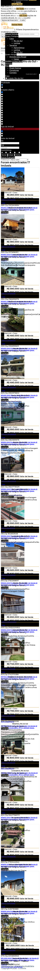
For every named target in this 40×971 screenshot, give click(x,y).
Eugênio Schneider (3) (13, 103)
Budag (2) (7, 122)
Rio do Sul (20, 11)
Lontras (19, 13)
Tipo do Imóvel (7, 126)
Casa (14, 9)
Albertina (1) (8, 94)
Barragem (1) (8, 97)
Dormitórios (6, 150)
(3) (4, 119)
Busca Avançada (8, 157)
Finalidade (5, 83)
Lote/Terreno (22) (10, 136)
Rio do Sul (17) (9, 92)
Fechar (18, 155)
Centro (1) (7, 101)
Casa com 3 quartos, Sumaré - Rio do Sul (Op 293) (20, 613)
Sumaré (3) (8, 113)
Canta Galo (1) (9, 99)
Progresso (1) (9, 108)
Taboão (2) (7, 115)
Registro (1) (8, 124)
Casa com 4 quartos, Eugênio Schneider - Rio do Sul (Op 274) (20, 660)
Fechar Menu (17, 4)
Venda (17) (8, 85)
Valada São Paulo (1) (12, 117)
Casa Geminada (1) (11, 133)
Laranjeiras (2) (9, 106)
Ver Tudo (20, 9)
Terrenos (15, 15)
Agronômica (21, 18)
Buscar (4, 155)
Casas (18, 2)
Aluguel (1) (8, 87)
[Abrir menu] (1, 31)
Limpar (11, 155)
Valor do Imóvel (7, 138)
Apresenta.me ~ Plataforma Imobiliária (17, 966)
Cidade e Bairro (7, 90)
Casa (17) (7, 131)
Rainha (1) (7, 110)
